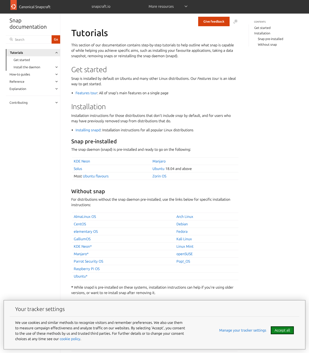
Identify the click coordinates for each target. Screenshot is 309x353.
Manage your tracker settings (242, 330)
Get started (22, 60)
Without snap (267, 44)
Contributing (19, 102)
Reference (17, 81)
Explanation (18, 89)
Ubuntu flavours (96, 176)
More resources (161, 6)
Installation (262, 33)
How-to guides (20, 74)
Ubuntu (158, 169)
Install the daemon (27, 67)
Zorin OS (159, 176)
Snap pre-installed (270, 39)
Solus (78, 169)
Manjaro (159, 161)
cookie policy (70, 339)
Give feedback (213, 21)
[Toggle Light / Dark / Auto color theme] (235, 21)
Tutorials (16, 52)
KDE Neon (82, 161)
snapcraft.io (101, 6)
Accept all (282, 330)
